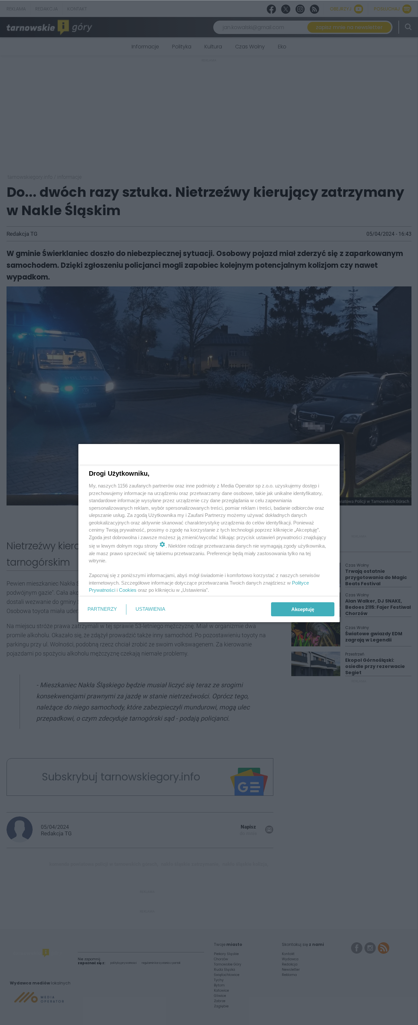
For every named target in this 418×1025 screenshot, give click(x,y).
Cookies (128, 590)
